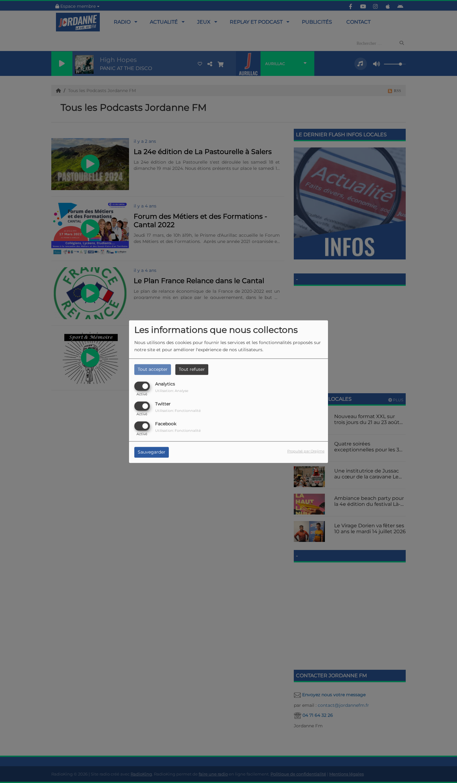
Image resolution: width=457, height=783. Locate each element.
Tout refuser (192, 369)
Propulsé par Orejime (306, 451)
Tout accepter (153, 369)
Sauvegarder (151, 452)
